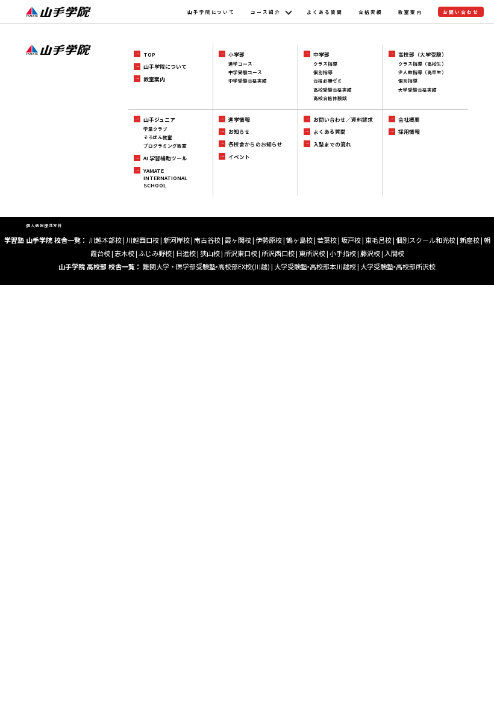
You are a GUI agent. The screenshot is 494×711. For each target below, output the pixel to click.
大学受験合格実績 (417, 89)
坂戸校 (351, 240)
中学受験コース (245, 72)
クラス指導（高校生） (422, 63)
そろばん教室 (157, 137)
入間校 (394, 253)
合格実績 (370, 11)
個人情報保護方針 (44, 225)
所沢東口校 (240, 253)
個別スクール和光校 (425, 240)
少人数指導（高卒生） (422, 72)
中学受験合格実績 (247, 80)
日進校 (186, 253)
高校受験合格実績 (332, 89)
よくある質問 (325, 11)
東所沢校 (312, 253)
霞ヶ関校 (238, 240)
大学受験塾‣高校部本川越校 (315, 266)
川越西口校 (142, 240)
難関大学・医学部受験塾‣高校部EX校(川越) (206, 266)
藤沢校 (370, 253)
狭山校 (210, 253)
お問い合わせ (461, 11)
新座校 (470, 240)
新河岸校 (176, 240)
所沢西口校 (278, 253)
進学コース (240, 63)
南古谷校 (207, 240)
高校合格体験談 (330, 98)
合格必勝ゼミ (327, 80)
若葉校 (327, 240)
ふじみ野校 (155, 253)
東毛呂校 (378, 240)
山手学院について (211, 11)
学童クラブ (155, 128)
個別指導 (323, 72)
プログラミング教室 (165, 145)
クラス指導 (325, 63)
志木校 (124, 253)
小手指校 (343, 253)
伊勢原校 (268, 240)
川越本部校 (105, 240)
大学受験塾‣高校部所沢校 (398, 266)
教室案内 (410, 11)
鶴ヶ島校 (299, 240)
